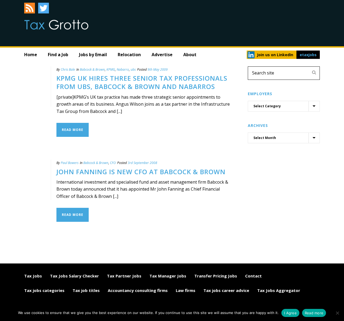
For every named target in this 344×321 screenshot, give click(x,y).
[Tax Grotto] (56, 25)
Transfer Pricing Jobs (215, 275)
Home (30, 55)
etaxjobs (308, 54)
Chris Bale (68, 69)
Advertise (162, 55)
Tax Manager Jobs (167, 275)
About (189, 55)
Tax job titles (86, 290)
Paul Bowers (69, 162)
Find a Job (58, 55)
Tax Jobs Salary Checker (74, 275)
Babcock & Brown (92, 69)
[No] (337, 313)
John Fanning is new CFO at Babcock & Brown (140, 171)
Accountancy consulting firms (138, 290)
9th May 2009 (158, 69)
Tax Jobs (33, 275)
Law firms (185, 290)
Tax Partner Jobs (124, 275)
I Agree (290, 313)
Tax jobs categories (44, 290)
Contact (253, 275)
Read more (314, 313)
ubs (133, 69)
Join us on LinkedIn (275, 54)
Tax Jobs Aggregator (278, 290)
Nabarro (123, 69)
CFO (113, 162)
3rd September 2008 (142, 162)
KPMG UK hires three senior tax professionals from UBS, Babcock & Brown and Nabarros (141, 82)
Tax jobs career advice (226, 290)
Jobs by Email (93, 55)
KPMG (110, 69)
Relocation (129, 55)
